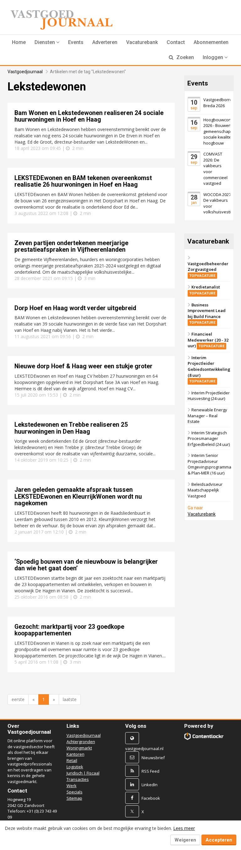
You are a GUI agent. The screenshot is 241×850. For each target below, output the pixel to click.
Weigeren (185, 840)
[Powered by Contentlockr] (204, 736)
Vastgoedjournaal (25, 71)
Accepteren (219, 840)
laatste (70, 699)
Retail (72, 760)
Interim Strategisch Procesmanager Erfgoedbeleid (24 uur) (209, 438)
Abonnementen (211, 42)
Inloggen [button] (213, 57)
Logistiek (75, 767)
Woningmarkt (79, 748)
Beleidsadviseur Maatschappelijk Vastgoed (205, 490)
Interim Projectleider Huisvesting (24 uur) (209, 396)
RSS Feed (150, 771)
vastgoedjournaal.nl (144, 748)
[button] (47, 42)
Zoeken (184, 57)
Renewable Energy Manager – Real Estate (207, 415)
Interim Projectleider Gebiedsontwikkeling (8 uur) (209, 369)
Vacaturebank (142, 42)
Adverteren (104, 42)
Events (75, 42)
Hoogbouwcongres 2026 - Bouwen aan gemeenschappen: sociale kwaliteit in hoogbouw (221, 131)
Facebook (151, 798)
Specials (75, 792)
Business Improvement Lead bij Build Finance (207, 313)
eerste (18, 699)
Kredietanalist (204, 289)
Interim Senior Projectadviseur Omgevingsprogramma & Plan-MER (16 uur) (209, 464)
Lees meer (184, 828)
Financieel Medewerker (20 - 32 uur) (208, 339)
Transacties (78, 779)
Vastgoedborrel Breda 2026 (218, 102)
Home (19, 42)
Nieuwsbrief (153, 757)
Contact (176, 42)
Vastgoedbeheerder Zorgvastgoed (208, 269)
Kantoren (75, 754)
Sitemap (74, 798)
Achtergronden (81, 741)
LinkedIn (150, 784)
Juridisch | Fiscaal (83, 773)
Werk (72, 785)
